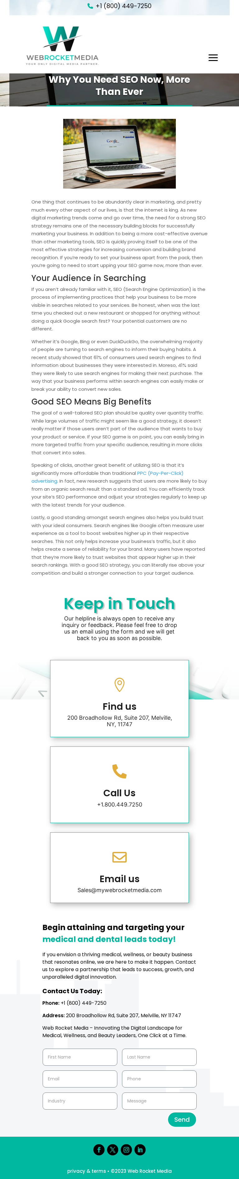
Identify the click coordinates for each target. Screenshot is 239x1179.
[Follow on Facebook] (99, 1149)
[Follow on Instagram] (126, 1149)
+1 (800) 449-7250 (124, 6)
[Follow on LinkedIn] (140, 1149)
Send (182, 1119)
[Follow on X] (112, 1149)
